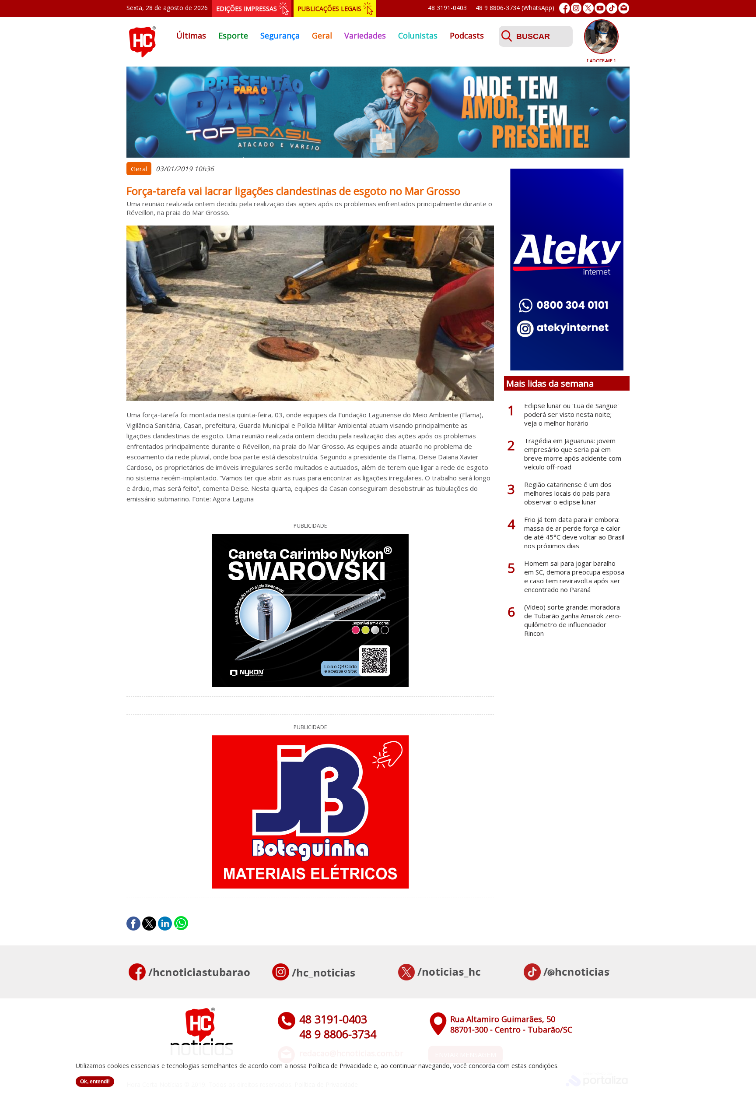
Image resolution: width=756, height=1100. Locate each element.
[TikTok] (612, 8)
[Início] (142, 54)
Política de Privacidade (340, 1065)
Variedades (365, 35)
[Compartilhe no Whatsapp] (181, 923)
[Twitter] (588, 8)
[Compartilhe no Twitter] (149, 923)
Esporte (233, 35)
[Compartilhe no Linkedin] (165, 923)
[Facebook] (564, 8)
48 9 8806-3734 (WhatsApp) (515, 8)
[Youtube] (600, 8)
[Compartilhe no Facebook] (133, 923)
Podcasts (467, 35)
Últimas (191, 35)
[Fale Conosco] (624, 8)
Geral (322, 35)
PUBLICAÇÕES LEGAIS (329, 8)
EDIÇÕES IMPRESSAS (246, 8)
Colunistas (418, 35)
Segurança (280, 35)
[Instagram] (576, 8)
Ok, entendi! (95, 1082)
